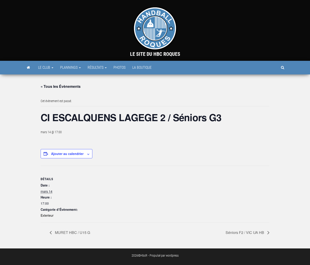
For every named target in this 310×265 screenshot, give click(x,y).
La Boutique (142, 67)
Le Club (44, 67)
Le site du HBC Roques (155, 54)
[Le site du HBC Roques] (28, 67)
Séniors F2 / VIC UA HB (245, 232)
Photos (119, 67)
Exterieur (47, 215)
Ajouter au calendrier (67, 153)
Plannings (69, 67)
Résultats (96, 67)
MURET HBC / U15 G (72, 232)
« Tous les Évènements (61, 86)
